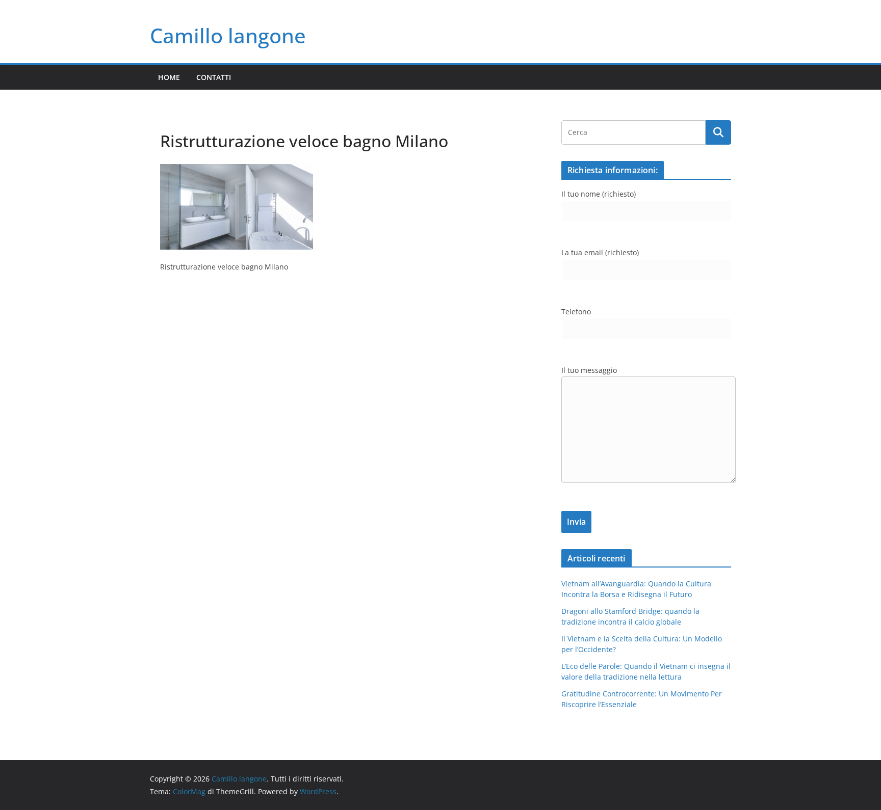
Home (169, 77)
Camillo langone (228, 35)
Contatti (213, 77)
